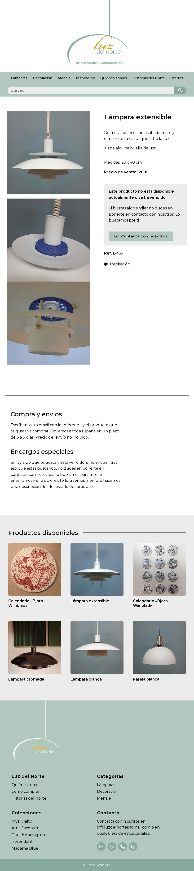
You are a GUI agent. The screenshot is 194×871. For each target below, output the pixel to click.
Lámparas (19, 78)
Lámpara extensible (90, 601)
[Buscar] (180, 90)
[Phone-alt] (122, 846)
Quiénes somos (113, 78)
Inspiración (85, 78)
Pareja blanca (146, 679)
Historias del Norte (148, 78)
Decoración (42, 78)
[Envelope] (101, 846)
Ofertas (176, 78)
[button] (141, 236)
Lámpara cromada (26, 679)
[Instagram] (133, 846)
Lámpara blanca (86, 679)
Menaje (64, 78)
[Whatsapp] (112, 846)
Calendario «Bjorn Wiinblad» (25, 603)
